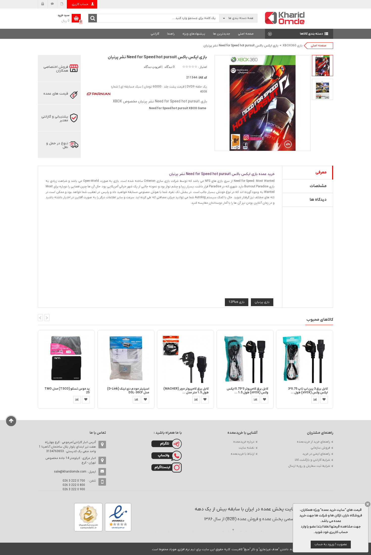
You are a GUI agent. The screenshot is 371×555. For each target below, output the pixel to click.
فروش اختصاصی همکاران (55, 69)
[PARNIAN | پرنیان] (98, 94)
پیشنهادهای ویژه (193, 34)
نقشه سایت (246, 448)
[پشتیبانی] (52, 4)
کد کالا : (202, 78)
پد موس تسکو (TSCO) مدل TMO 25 (67, 391)
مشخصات (318, 186)
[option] (322, 65)
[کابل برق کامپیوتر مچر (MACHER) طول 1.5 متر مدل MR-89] (185, 358)
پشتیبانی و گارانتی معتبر (54, 118)
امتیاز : (202, 67)
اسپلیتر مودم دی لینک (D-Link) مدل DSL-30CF (128, 391)
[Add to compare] (77, 399)
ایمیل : (75, 472)
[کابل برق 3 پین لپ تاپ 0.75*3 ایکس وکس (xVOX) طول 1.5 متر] (304, 358)
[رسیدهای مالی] (62, 4)
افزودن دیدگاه (153, 67)
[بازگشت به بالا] (11, 421)
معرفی (321, 172)
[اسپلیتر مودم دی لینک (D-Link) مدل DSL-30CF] (125, 358)
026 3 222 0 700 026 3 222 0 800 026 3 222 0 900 (74, 485)
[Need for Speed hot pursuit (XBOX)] (322, 65)
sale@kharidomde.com (70, 472)
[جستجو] (92, 18)
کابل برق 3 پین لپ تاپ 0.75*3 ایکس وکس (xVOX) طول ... (308, 391)
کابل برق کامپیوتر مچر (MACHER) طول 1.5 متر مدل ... (186, 391)
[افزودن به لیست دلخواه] (86, 399)
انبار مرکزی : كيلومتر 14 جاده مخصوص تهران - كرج (70, 460)
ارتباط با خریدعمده (242, 454)
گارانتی (155, 34)
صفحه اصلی (246, 34)
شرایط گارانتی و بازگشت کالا (312, 460)
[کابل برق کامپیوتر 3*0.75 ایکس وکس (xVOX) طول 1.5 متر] (245, 358)
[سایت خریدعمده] (285, 18)
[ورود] (42, 4)
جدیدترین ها (221, 34)
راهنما (171, 34)
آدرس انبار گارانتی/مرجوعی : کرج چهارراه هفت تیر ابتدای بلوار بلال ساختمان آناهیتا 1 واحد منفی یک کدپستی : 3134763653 (67, 446)
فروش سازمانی (320, 448)
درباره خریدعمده (243, 442)
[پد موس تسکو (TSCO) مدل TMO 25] (66, 358)
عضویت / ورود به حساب (330, 544)
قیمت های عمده (55, 93)
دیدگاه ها (318, 199)
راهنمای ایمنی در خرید (316, 454)
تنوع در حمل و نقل (57, 145)
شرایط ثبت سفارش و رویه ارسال (309, 466)
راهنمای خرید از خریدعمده (313, 442)
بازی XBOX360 (293, 46)
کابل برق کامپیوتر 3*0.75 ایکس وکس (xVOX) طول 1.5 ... (247, 391)
